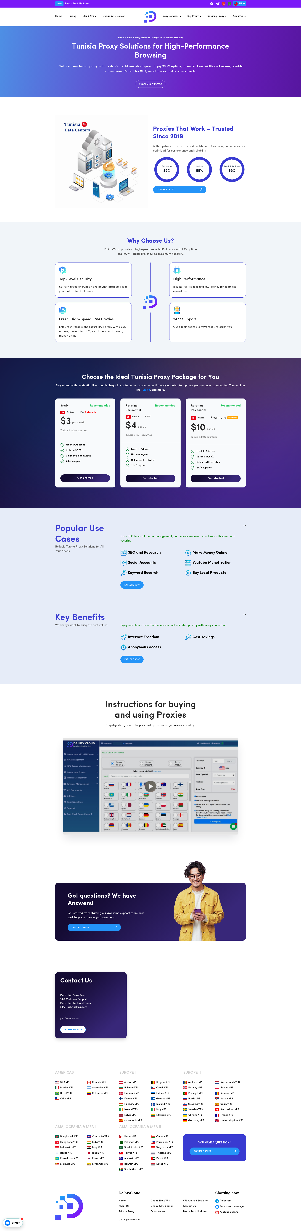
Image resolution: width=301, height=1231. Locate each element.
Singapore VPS (164, 1147)
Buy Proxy (193, 16)
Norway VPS (195, 1088)
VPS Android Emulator (195, 1201)
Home (58, 16)
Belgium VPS (163, 1082)
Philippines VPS (165, 1142)
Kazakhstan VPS (69, 1158)
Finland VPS (130, 1099)
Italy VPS (161, 1109)
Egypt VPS (162, 1164)
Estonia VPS (162, 1093)
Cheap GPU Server (114, 16)
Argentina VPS (100, 1088)
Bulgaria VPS (131, 1088)
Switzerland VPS (229, 1109)
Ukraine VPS (195, 1115)
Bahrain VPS (131, 1164)
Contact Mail (72, 1019)
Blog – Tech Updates (77, 4)
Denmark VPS (132, 1093)
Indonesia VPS (68, 1147)
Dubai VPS (162, 1158)
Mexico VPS (67, 1088)
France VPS (226, 1115)
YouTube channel (229, 1212)
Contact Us (189, 1206)
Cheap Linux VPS (160, 1201)
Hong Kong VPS (69, 1142)
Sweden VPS (195, 1109)
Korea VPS (98, 1158)
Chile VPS (65, 1099)
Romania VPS (227, 1093)
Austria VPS (130, 1082)
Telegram (225, 1201)
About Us (238, 16)
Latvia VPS (130, 1115)
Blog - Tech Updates (195, 1211)
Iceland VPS (163, 1104)
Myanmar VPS (100, 1164)
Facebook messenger (232, 1206)
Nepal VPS (130, 1136)
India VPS (97, 1142)
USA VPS (65, 1082)
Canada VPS (99, 1082)
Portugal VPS (195, 1093)
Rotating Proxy (215, 16)
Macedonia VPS (133, 1120)
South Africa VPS (133, 1169)
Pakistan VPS (131, 1142)
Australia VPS (131, 1158)
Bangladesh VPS (69, 1136)
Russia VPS (194, 1099)
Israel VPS (66, 1153)
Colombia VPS (100, 1093)
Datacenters (158, 1211)
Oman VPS (162, 1136)
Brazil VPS (66, 1093)
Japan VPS (98, 1153)
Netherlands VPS (230, 1082)
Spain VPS (226, 1104)
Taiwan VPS (130, 1153)
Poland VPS (226, 1088)
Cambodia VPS (100, 1136)
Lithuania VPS (163, 1115)
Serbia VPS (226, 1099)
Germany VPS (196, 1120)
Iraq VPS (97, 1147)
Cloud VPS (88, 16)
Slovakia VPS (195, 1104)
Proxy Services (170, 16)
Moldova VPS (195, 1082)
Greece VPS (163, 1099)
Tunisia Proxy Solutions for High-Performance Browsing (155, 38)
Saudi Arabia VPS (133, 1147)
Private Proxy (126, 1211)
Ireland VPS (131, 1109)
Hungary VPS (131, 1104)
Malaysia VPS (67, 1164)
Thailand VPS (163, 1153)
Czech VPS (162, 1088)
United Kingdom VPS (231, 1120)
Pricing (72, 16)
